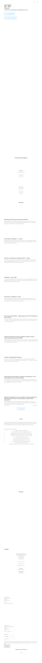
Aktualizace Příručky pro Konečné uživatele (16, 219)
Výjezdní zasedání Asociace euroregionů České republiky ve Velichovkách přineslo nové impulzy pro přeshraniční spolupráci (20, 398)
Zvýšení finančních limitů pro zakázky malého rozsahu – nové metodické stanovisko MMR (19, 337)
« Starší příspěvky (7, 405)
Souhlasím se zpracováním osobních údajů (10, 641)
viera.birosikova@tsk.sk (8, 631)
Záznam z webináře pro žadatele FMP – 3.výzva (17, 258)
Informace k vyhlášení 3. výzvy (12, 296)
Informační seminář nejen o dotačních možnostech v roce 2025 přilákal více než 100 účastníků (20, 377)
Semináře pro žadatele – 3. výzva (13, 239)
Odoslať (7, 646)
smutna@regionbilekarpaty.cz (8, 603)
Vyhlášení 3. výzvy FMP (10, 277)
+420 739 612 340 (21, 563)
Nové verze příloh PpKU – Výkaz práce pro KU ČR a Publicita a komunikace (21, 316)
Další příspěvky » (35, 405)
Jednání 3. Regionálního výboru (13, 357)
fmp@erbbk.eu (22, 565)
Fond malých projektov (10, 18)
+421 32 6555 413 (21, 561)
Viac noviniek (21, 408)
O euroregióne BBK (9, 13)
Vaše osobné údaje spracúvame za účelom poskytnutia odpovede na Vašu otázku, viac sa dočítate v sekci (20, 643)
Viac (21, 175)
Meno (5, 634)
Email (5, 636)
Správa (5, 639)
